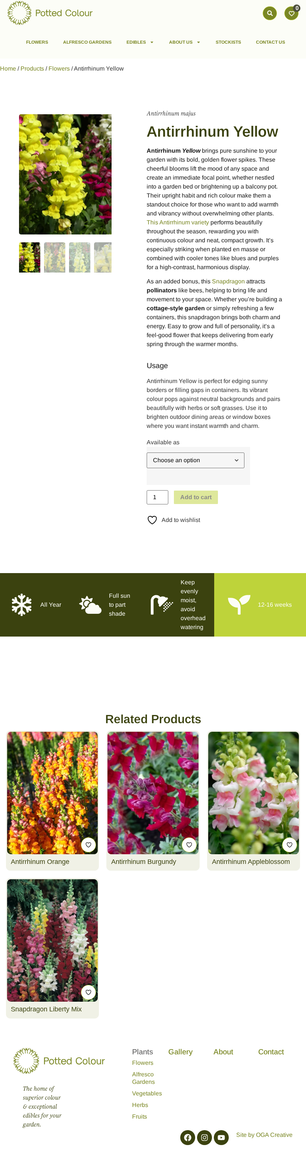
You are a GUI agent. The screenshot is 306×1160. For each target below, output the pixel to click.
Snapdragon (228, 281)
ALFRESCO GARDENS (87, 42)
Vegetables (143, 1093)
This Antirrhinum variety (178, 222)
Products (32, 68)
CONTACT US (270, 42)
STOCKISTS (228, 42)
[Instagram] (204, 1137)
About (223, 1052)
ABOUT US (181, 42)
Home (8, 68)
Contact (271, 1052)
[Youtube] (221, 1137)
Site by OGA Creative (264, 1135)
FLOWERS (37, 42)
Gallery (180, 1052)
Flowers (59, 68)
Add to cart (196, 497)
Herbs (140, 1105)
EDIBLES (136, 42)
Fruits (139, 1116)
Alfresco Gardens (143, 1078)
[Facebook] (187, 1137)
